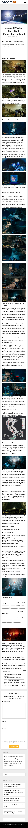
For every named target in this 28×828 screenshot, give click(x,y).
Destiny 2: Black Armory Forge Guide (12, 677)
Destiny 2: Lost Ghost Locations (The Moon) (14, 685)
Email (4, 728)
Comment (6, 701)
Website (5, 735)
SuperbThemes (20, 824)
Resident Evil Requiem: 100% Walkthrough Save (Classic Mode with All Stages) (13, 792)
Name (4, 721)
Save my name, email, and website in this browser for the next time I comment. (14, 742)
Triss (24, 670)
